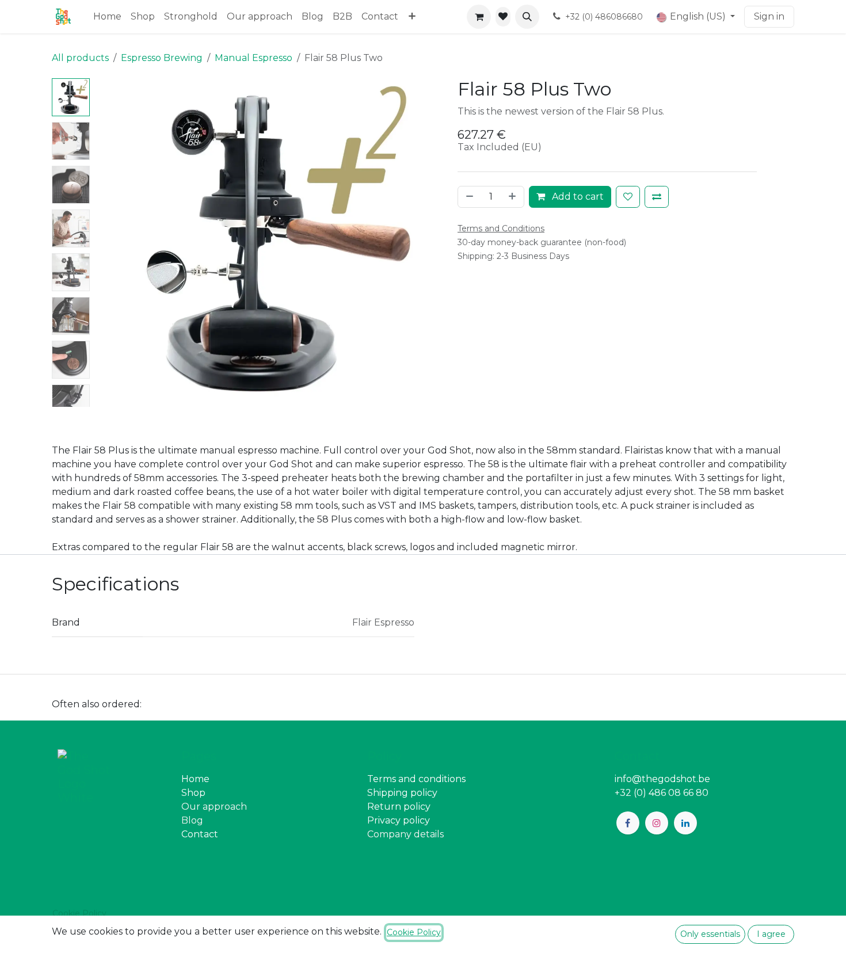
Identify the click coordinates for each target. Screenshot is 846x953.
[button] (527, 17)
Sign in (769, 16)
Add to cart (577, 196)
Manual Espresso (253, 57)
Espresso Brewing (162, 57)
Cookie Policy (79, 913)
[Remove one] (468, 196)
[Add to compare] (657, 197)
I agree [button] (771, 934)
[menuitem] (107, 16)
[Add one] (513, 196)
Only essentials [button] (710, 934)
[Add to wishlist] (628, 197)
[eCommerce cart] (479, 17)
